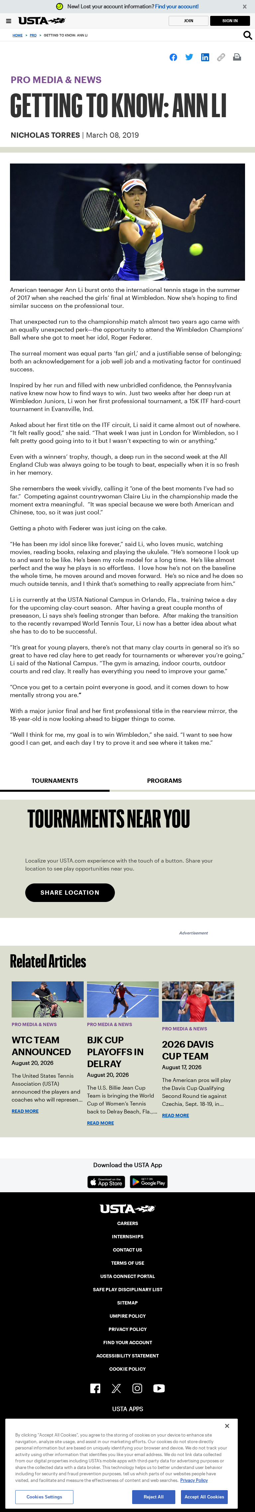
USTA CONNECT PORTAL (127, 1276)
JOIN (188, 20)
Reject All (154, 1496)
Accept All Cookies (204, 1496)
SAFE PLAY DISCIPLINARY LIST (127, 1289)
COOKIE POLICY (127, 1369)
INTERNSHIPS (127, 1236)
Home (18, 35)
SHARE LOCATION (70, 892)
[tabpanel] (127, 859)
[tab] (55, 783)
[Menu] (9, 20)
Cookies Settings (44, 1496)
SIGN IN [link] (230, 20)
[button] (245, 7)
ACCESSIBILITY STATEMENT (127, 1355)
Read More (25, 1111)
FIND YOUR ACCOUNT (127, 1342)
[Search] (248, 35)
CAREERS (127, 1223)
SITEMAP (127, 1302)
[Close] (227, 1426)
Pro (33, 35)
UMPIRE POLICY (128, 1316)
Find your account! (177, 6)
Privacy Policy (194, 1480)
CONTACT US (127, 1250)
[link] (173, 57)
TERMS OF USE (127, 1263)
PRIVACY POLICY (128, 1329)
